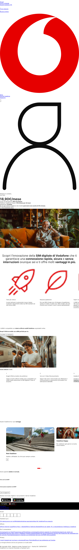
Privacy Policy (28, 540)
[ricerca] (0, 101)
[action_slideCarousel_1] (7, 459)
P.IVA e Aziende (4, 3)
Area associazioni (28, 521)
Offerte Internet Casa (6, 526)
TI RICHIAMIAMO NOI (7, 207)
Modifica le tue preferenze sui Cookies (44, 540)
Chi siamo (3, 506)
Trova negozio (48, 521)
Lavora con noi (4, 507)
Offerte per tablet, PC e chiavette (49, 526)
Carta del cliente (69, 533)
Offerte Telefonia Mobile (33, 526)
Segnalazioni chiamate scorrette (22, 535)
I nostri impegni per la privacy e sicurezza (12, 540)
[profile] (39, 147)
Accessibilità (52, 535)
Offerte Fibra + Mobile (19, 526)
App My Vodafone (39, 521)
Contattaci (33, 533)
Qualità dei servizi (41, 533)
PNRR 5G (45, 535)
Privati (2, 2)
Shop (1, 95)
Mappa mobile (25, 533)
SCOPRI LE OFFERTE (7, 335)
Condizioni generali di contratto (47, 532)
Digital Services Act (37, 535)
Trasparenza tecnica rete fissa (55, 533)
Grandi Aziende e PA (6, 5)
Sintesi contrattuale (32, 532)
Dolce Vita (62, 526)
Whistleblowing (4, 509)
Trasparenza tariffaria (20, 532)
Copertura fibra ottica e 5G (13, 533)
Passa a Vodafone (70, 526)
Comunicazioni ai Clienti (7, 532)
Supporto (3, 97)
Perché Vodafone (5, 96)
